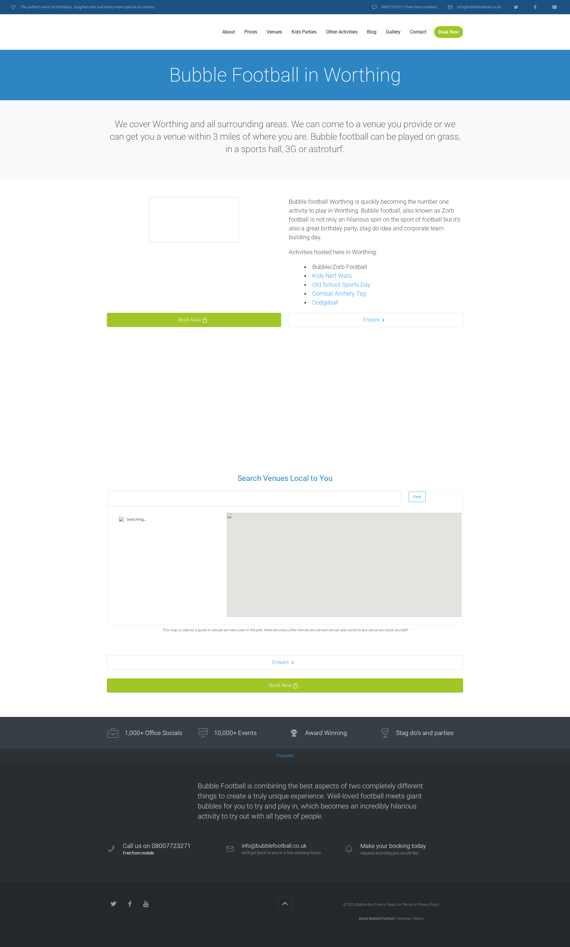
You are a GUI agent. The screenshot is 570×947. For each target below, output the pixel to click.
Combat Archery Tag (339, 293)
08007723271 (392, 7)
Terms (407, 905)
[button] (344, 559)
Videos (418, 918)
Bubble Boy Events (371, 905)
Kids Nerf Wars (332, 275)
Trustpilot (285, 755)
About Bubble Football (377, 918)
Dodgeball (325, 302)
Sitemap (403, 918)
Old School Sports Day (341, 284)
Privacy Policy (428, 905)
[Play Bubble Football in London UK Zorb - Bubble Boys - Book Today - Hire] (151, 32)
